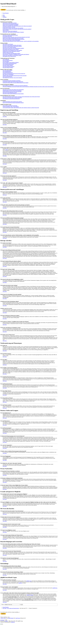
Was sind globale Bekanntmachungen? (10, 63)
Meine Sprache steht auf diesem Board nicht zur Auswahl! (13, 38)
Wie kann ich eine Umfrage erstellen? (9, 47)
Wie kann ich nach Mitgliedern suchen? (10, 92)
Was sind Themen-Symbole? (8, 67)
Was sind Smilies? (6, 61)
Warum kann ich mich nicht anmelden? (10, 22)
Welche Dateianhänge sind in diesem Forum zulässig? (12, 101)
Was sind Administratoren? (7, 70)
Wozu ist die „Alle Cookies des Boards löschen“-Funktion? (13, 32)
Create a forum (3, 618)
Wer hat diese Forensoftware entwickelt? (10, 105)
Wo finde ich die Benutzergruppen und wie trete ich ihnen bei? (14, 73)
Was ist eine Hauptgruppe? (7, 76)
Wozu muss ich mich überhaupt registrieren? (11, 23)
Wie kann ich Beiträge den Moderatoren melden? (11, 53)
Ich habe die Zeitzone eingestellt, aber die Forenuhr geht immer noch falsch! (16, 37)
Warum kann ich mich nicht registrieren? (10, 31)
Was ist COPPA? (6, 30)
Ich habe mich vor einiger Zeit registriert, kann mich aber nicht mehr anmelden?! (17, 29)
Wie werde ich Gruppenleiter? (8, 74)
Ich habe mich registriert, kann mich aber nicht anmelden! (13, 28)
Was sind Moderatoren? (7, 71)
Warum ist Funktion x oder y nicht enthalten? (11, 106)
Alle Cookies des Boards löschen (13, 608)
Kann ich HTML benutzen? (8, 60)
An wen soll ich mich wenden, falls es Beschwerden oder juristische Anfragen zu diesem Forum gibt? (21, 107)
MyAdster (2, 620)
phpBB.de (20, 582)
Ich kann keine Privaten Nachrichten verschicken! (12, 80)
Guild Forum (17, 618)
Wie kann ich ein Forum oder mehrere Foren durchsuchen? (13, 89)
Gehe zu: (3, 604)
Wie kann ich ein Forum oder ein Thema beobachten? (12, 97)
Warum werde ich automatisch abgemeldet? (10, 24)
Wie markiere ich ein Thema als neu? (9, 56)
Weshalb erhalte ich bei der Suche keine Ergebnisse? (12, 90)
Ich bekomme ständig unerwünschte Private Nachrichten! (13, 81)
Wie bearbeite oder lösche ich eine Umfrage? (11, 49)
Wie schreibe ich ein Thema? (8, 44)
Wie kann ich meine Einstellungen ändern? (10, 35)
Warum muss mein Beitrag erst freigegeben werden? (12, 55)
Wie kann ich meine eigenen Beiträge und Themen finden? (13, 93)
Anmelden (4, 17)
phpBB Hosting (10, 618)
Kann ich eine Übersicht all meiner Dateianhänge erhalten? (13, 102)
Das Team (4, 608)
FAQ (4, 15)
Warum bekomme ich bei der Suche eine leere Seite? (12, 91)
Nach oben (5, 116)
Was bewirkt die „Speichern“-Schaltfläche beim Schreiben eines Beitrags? (16, 54)
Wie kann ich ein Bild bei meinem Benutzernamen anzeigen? (13, 39)
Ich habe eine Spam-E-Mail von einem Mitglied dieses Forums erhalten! (15, 82)
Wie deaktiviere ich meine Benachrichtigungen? (11, 98)
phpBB (6, 621)
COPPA (6, 149)
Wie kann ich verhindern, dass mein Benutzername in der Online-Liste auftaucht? (17, 25)
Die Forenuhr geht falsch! (7, 36)
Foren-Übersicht (6, 13)
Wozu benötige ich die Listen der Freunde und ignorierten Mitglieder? (15, 85)
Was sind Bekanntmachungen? (8, 64)
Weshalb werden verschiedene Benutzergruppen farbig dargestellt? (15, 75)
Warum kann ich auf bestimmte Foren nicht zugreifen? (12, 50)
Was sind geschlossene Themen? (8, 66)
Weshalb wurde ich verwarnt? (8, 52)
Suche (4, 16)
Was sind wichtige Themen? (8, 65)
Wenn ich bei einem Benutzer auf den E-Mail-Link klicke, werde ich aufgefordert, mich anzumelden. (21, 41)
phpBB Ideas (55, 587)
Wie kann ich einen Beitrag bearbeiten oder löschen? (12, 45)
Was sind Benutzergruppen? (8, 72)
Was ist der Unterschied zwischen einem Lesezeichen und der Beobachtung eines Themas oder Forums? (21, 96)
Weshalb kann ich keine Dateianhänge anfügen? (11, 51)
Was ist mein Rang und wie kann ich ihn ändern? (11, 40)
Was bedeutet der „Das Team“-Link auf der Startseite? (12, 77)
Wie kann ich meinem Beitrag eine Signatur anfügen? (12, 46)
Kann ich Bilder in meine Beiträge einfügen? (11, 62)
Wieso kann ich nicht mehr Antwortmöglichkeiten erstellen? (13, 48)
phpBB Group (28, 580)
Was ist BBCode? (6, 59)
